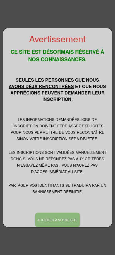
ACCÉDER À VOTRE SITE (57, 219)
